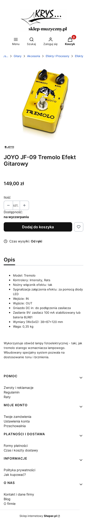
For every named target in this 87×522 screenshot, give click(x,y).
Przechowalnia (15, 426)
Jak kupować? (15, 475)
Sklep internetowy (38, 516)
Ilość (7, 197)
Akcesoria (33, 56)
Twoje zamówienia (17, 417)
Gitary (18, 56)
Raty (7, 397)
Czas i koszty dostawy (21, 450)
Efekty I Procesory (57, 56)
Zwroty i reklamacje (18, 388)
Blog (7, 499)
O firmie (10, 504)
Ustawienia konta (17, 421)
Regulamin (11, 392)
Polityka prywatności (19, 470)
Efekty (79, 56)
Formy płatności (16, 446)
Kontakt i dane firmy (19, 494)
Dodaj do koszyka (38, 227)
